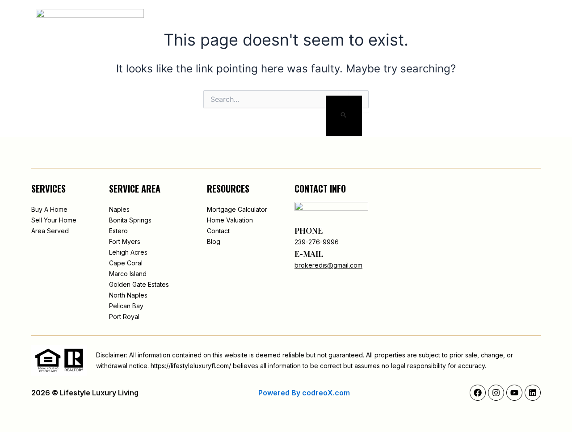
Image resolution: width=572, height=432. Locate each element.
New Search (314, 21)
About (268, 21)
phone (308, 230)
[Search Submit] (344, 116)
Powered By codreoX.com (304, 392)
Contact (442, 21)
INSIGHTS (397, 21)
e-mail (308, 253)
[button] (481, 21)
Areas (358, 21)
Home (234, 21)
